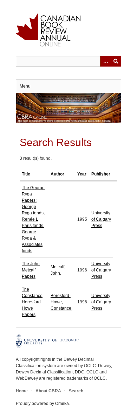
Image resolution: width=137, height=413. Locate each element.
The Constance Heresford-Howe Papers (32, 302)
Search (76, 390)
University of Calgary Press (101, 219)
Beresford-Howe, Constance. (61, 302)
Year (81, 174)
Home (22, 390)
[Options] (105, 61)
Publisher (100, 174)
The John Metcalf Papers (31, 270)
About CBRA (48, 390)
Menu (25, 86)
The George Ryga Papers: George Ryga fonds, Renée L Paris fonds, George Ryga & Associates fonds (33, 219)
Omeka (62, 403)
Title (26, 174)
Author (57, 174)
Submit (116, 61)
